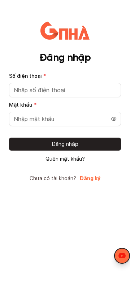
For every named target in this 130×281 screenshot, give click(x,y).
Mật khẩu (23, 105)
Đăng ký (90, 178)
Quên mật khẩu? (65, 158)
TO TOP (117, 275)
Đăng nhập (65, 144)
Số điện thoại (27, 76)
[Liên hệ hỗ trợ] (122, 256)
